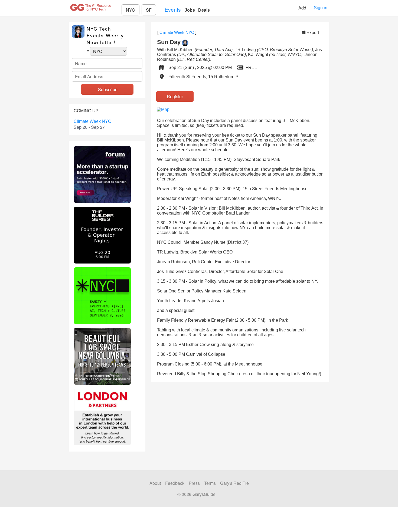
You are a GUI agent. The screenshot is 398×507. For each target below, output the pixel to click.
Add (302, 8)
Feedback (174, 483)
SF (149, 10)
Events (173, 9)
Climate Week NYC (92, 121)
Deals (204, 10)
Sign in (320, 7)
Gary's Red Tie (234, 483)
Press (194, 483)
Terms (210, 483)
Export (312, 32)
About (155, 483)
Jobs (190, 10)
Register (175, 96)
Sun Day (169, 42)
